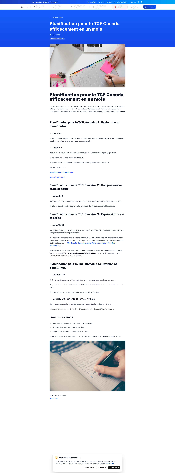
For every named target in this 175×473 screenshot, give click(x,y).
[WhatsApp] (135, 2)
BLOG (110, 2)
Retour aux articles (57, 18)
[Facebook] (138, 2)
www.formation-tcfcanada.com (61, 172)
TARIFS (102, 2)
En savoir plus (110, 463)
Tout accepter (114, 467)
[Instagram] (141, 2)
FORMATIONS (93, 2)
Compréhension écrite (79, 7)
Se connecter (151, 7)
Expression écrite (40, 7)
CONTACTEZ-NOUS (121, 2)
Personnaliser (89, 467)
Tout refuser (102, 467)
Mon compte (135, 7)
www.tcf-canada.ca (57, 177)
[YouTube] (132, 2)
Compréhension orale (100, 7)
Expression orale (59, 7)
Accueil (25, 7)
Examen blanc (119, 7)
